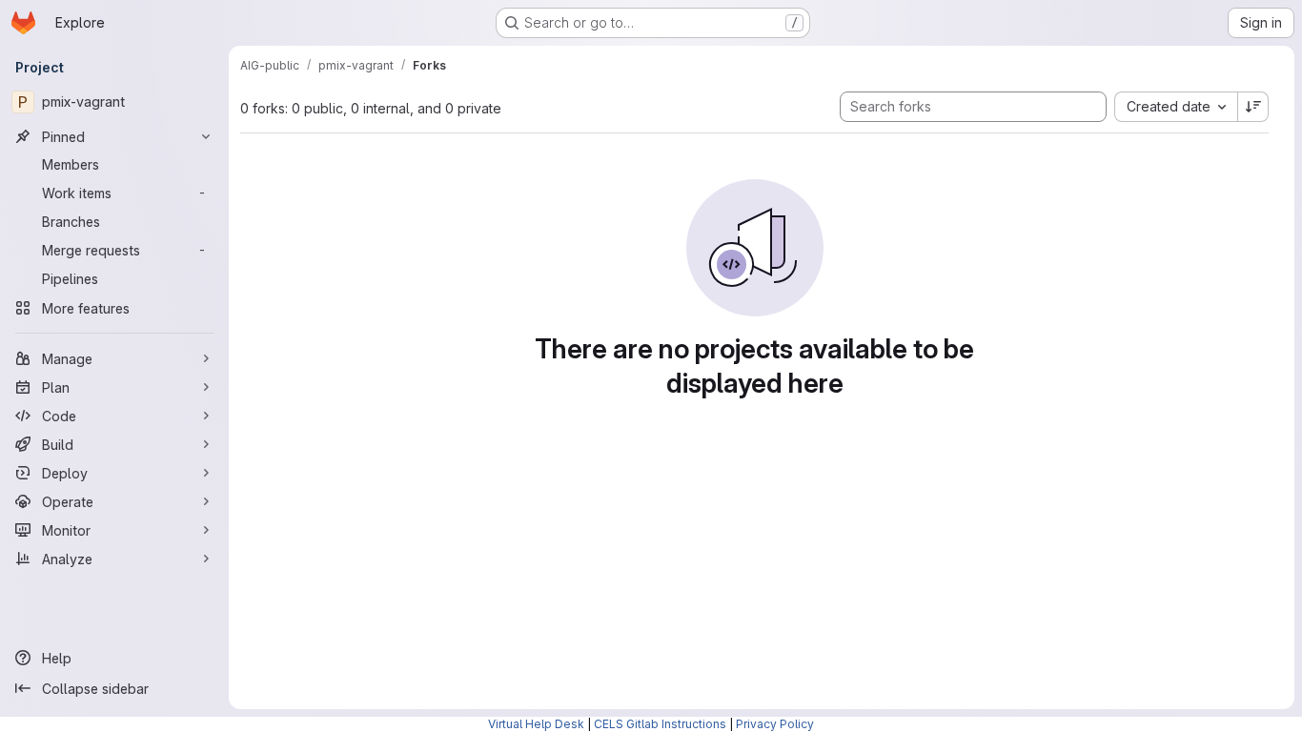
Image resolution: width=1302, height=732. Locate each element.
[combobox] (1175, 107)
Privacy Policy (775, 724)
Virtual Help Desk (536, 724)
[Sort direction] (1253, 107)
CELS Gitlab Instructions (660, 724)
